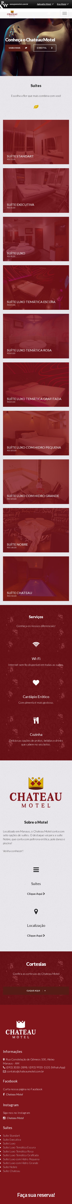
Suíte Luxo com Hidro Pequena (21, 1159)
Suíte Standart (11, 1135)
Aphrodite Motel (44, 4)
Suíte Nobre (10, 1167)
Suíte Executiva (12, 1139)
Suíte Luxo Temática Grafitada (21, 1155)
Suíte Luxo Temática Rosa (18, 1151)
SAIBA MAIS (15, 48)
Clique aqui (33, 990)
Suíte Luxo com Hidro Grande (20, 1163)
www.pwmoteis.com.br (19, 4)
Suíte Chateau (11, 1171)
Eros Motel (61, 4)
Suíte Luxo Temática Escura (19, 1147)
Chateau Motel (14, 1094)
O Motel (42, 48)
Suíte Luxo (9, 1143)
